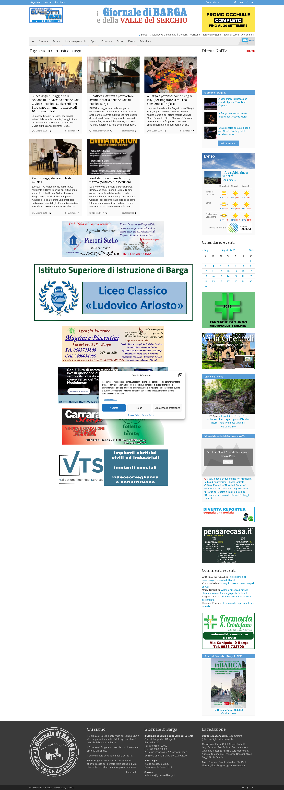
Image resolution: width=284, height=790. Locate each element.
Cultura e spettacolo (75, 41)
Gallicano (195, 34)
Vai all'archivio (228, 426)
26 (220, 281)
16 (250, 271)
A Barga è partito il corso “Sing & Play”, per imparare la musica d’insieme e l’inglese (169, 100)
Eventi (131, 41)
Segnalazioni (36, 2)
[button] (180, 375)
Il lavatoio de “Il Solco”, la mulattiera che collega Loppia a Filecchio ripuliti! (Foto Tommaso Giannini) (228, 419)
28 (236, 281)
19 (220, 276)
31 (205, 286)
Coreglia (183, 34)
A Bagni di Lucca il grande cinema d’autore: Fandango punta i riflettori (225, 591)
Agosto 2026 (228, 250)
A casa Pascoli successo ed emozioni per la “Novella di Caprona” (232, 102)
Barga (144, 34)
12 (220, 271)
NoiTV (248, 41)
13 (228, 271)
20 (228, 276)
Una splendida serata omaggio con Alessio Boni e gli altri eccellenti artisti (234, 131)
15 (243, 271)
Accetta (114, 408)
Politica (56, 41)
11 (213, 271)
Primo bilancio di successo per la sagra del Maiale (224, 578)
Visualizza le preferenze (167, 408)
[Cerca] (235, 2)
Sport (93, 41)
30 (250, 281)
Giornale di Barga (44, 787)
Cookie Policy (134, 414)
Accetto (228, 461)
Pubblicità (60, 2)
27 (228, 281)
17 (205, 276)
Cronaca (43, 41)
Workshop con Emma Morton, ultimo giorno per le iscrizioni (110, 180)
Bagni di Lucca (231, 34)
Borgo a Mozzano (211, 34)
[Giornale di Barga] (142, 15)
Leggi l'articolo (236, 481)
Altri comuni (247, 34)
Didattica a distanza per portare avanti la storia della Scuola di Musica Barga (111, 100)
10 (205, 271)
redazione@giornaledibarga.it (159, 775)
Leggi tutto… (229, 179)
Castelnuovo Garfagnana (163, 34)
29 (243, 281)
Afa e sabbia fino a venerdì (235, 174)
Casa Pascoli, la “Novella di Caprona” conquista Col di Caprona (225, 486)
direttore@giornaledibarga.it (217, 739)
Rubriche (145, 41)
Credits (71, 787)
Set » (252, 250)
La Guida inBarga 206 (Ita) (228, 710)
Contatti (49, 2)
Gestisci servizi (110, 399)
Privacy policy (60, 787)
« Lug (205, 250)
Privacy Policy (148, 414)
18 (213, 276)
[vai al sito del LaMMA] (239, 227)
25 (213, 281)
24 (205, 281)
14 (236, 271)
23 (250, 276)
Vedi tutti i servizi (228, 143)
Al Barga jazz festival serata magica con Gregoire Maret (232, 115)
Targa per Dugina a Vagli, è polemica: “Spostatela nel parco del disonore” (225, 493)
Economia (106, 41)
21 (236, 276)
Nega (139, 408)
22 (243, 276)
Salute (120, 41)
